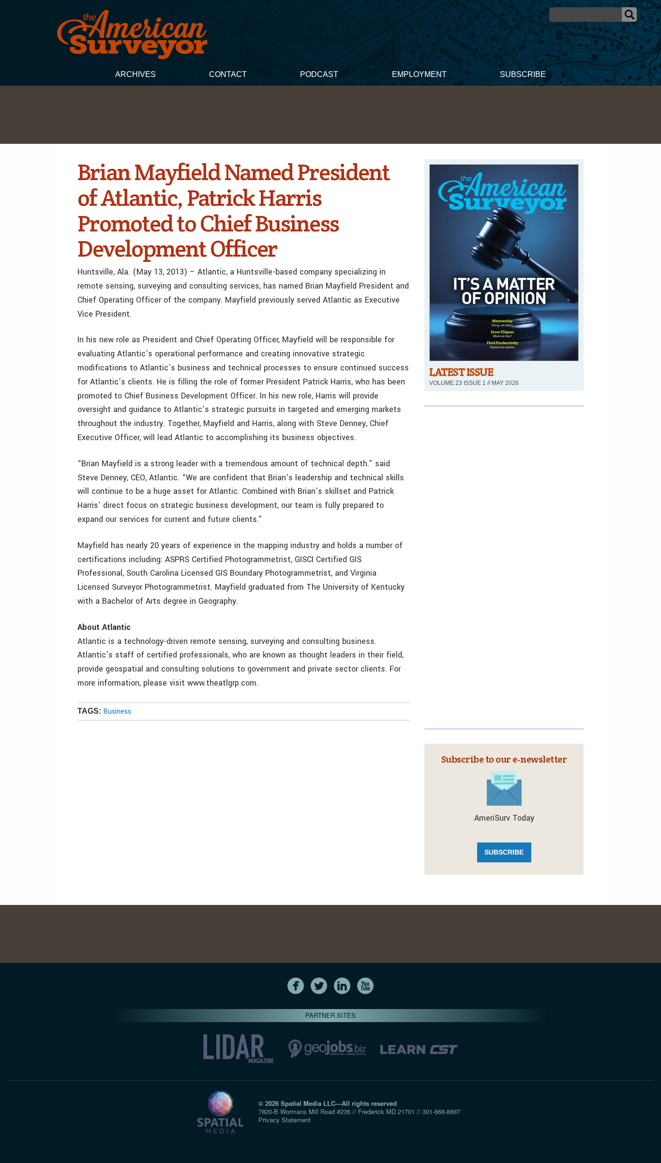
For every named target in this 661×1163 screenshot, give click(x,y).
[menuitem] (135, 75)
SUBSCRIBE (504, 852)
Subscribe (523, 74)
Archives (135, 74)
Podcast (319, 74)
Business (117, 711)
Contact (228, 74)
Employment (419, 74)
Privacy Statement (284, 1119)
